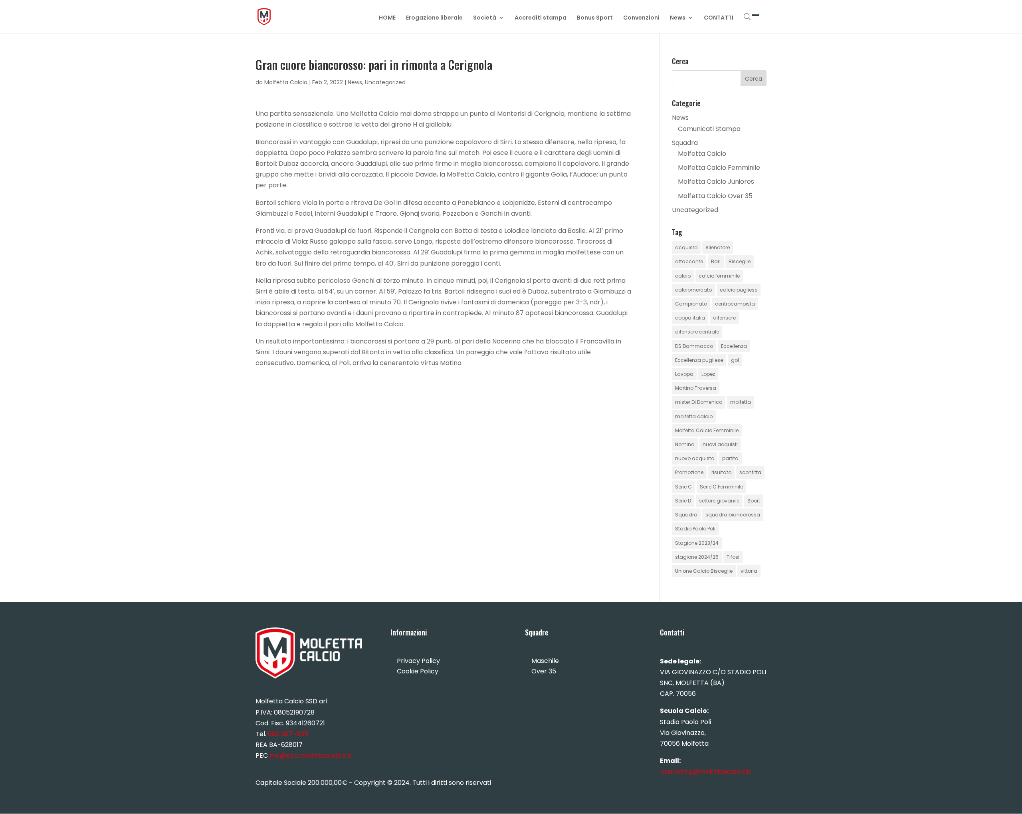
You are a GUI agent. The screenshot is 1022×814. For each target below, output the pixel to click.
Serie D (683, 500)
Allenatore (717, 247)
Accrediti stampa (540, 18)
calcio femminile (719, 275)
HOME (387, 18)
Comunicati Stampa (709, 128)
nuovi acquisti (720, 444)
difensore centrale (697, 331)
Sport (753, 500)
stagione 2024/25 (697, 557)
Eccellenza (734, 346)
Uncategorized (385, 82)
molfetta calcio (694, 416)
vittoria (749, 571)
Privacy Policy (418, 660)
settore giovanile (719, 500)
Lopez (708, 374)
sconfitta (750, 472)
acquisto (686, 247)
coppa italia (690, 317)
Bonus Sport (595, 18)
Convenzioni (641, 18)
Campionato (691, 303)
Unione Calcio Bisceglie (704, 571)
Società (484, 18)
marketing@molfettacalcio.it (705, 771)
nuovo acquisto (694, 458)
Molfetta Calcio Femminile (719, 167)
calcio (683, 275)
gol (735, 360)
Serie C (683, 486)
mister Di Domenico (698, 402)
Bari (716, 261)
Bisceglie (740, 261)
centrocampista (735, 303)
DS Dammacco (694, 346)
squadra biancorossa (732, 514)
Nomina (685, 444)
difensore (724, 317)
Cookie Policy (417, 671)
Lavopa (684, 374)
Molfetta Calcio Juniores (716, 181)
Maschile (545, 660)
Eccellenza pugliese (699, 360)
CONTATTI (718, 18)
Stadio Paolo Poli (695, 528)
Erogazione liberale (434, 18)
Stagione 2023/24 (697, 543)
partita (730, 458)
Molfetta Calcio (285, 82)
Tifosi (733, 557)
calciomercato (693, 289)
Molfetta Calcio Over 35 (715, 196)
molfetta (740, 402)
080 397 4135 (288, 734)
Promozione (689, 472)
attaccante (689, 261)
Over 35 (543, 671)
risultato (721, 472)
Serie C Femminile (721, 486)
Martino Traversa (695, 388)
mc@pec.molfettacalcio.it (310, 755)
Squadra (685, 142)
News (677, 18)
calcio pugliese (738, 289)
